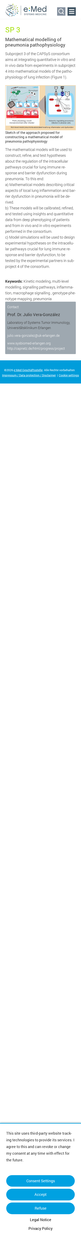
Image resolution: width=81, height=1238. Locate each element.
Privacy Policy (40, 1228)
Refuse (41, 1208)
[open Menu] (72, 11)
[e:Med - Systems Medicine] (26, 10)
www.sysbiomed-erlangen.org (29, 343)
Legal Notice (40, 1219)
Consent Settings (40, 1180)
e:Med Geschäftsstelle (28, 370)
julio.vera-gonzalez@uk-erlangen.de (33, 335)
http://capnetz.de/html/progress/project (36, 348)
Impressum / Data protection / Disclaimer (29, 375)
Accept (40, 1194)
